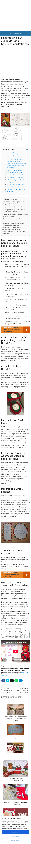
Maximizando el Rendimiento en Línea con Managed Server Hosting (22, 689)
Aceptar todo (15, 832)
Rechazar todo (15, 840)
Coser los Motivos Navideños (15, 175)
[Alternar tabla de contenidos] (26, 199)
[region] (15, 830)
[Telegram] (21, 680)
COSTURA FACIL (15, 33)
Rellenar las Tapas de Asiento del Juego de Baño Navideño (13, 224)
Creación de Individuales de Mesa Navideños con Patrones (7, 689)
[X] (12, 680)
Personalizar (15, 836)
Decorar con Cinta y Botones (16, 184)
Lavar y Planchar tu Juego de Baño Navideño (14, 233)
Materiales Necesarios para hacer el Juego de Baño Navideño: (14, 155)
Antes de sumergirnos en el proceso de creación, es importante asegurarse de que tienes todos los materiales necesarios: (16, 163)
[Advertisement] (15, 15)
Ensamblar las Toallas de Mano (16, 177)
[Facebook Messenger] (7, 680)
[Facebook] (3, 680)
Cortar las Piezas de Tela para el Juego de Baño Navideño (15, 216)
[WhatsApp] (16, 680)
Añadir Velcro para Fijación (15, 187)
